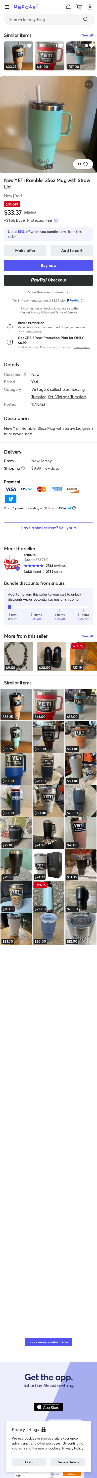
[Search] (86, 19)
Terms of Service (66, 312)
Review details (68, 1462)
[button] (68, 7)
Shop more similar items (48, 1342)
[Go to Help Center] (24, 374)
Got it (29, 1462)
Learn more (34, 331)
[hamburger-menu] (7, 7)
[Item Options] (89, 84)
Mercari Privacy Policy (34, 312)
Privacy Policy (72, 1448)
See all (87, 636)
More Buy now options (45, 292)
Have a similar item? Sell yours (49, 527)
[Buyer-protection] (56, 220)
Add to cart (72, 250)
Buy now (48, 265)
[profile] (90, 7)
